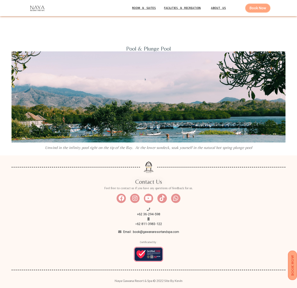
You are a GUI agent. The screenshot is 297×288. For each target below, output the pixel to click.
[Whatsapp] (175, 198)
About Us (218, 8)
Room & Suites (144, 8)
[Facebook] (121, 198)
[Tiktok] (162, 198)
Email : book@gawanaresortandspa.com (151, 232)
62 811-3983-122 (149, 224)
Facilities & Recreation (182, 8)
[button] (16, 97)
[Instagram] (134, 198)
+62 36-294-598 (148, 214)
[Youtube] (148, 198)
